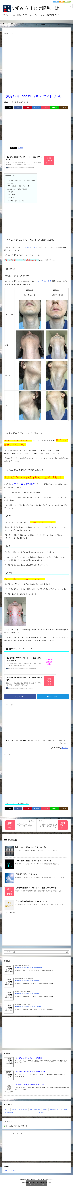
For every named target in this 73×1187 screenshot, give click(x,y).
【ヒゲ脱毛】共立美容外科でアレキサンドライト (32, 901)
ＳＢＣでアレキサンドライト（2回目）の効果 (21, 180)
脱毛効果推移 (9, 1113)
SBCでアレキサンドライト (15, 201)
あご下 (11, 198)
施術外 (45, 1109)
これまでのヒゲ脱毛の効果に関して (18, 189)
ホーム (6, 24)
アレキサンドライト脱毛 (19, 24)
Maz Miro (64, 748)
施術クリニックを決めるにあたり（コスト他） (31, 847)
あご (10, 192)
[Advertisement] (20, 48)
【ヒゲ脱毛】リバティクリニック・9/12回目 (27, 980)
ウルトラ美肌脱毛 (34, 1109)
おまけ (7, 1109)
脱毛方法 (41, 1113)
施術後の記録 (54, 1109)
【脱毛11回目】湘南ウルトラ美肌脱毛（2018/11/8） (33, 861)
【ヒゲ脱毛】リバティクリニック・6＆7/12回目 (28, 1006)
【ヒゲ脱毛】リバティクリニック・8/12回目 (27, 993)
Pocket (20, 148)
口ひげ (60, 740)
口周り (11, 195)
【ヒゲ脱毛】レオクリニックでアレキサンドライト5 (30, 1084)
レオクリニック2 (43, 281)
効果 (49, 740)
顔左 (65, 743)
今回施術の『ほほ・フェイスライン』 (20, 186)
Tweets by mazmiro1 (10, 1170)
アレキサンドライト (30, 247)
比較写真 (10, 183)
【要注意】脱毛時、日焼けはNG (26, 874)
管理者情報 (64, 1109)
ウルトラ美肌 (29, 740)
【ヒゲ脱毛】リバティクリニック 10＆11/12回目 (28, 968)
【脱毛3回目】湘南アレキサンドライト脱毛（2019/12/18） (36, 888)
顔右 (61, 743)
